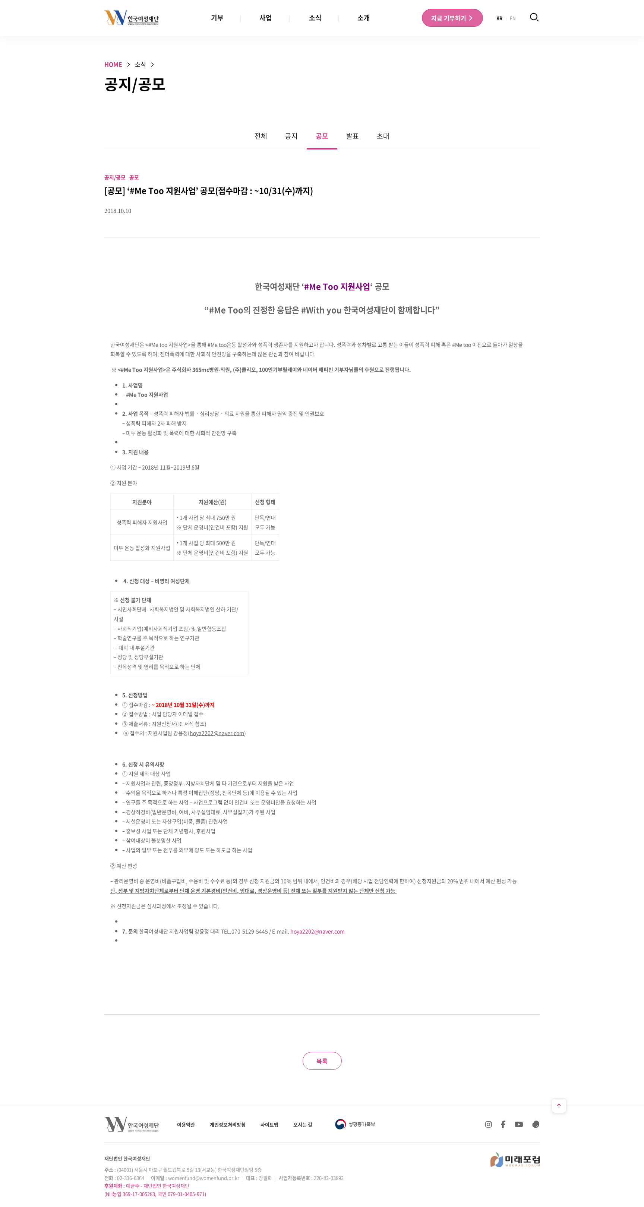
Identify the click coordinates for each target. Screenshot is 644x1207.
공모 (322, 136)
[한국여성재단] (131, 18)
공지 (291, 136)
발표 (352, 136)
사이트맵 (269, 1124)
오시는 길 (302, 1124)
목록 (322, 1060)
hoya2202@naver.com (317, 931)
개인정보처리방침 (228, 1124)
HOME (113, 64)
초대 (383, 136)
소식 (315, 18)
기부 (217, 18)
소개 (363, 18)
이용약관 (186, 1124)
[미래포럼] (515, 1159)
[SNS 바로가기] (536, 1124)
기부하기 (449, 17)
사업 (265, 18)
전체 (261, 136)
